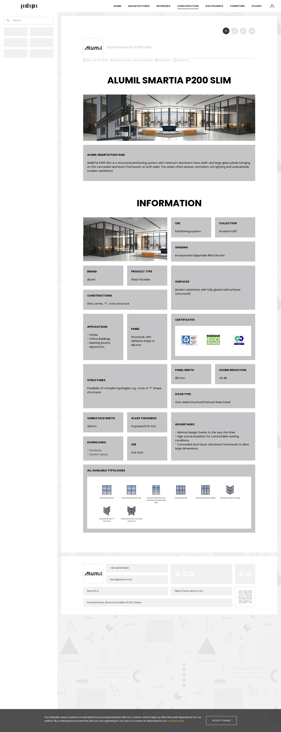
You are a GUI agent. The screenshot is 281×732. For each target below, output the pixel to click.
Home (117, 6)
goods (257, 6)
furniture (237, 6)
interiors (163, 6)
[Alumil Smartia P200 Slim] (169, 95)
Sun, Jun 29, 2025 (97, 60)
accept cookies (221, 720)
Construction (145, 60)
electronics (214, 6)
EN (226, 30)
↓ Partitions (94, 450)
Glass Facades (122, 60)
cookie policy (176, 721)
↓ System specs (97, 454)
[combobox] (13, 20)
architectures (139, 6)
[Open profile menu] (272, 6)
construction (188, 6)
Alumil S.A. (183, 60)
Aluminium (165, 60)
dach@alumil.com (121, 579)
